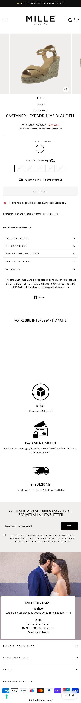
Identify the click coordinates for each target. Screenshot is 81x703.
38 (19, 168)
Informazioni (16, 246)
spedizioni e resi (19, 261)
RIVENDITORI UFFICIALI (22, 254)
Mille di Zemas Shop (19, 646)
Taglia (38, 160)
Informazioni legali (19, 681)
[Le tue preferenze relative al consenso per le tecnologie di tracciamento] (6, 696)
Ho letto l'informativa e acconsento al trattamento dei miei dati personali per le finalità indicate (43, 538)
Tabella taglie (17, 238)
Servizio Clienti (15, 658)
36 (50, 168)
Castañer (40, 111)
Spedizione (36, 128)
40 (39, 168)
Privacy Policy (60, 535)
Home (40, 104)
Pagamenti (14, 269)
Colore (40, 141)
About (7, 669)
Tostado (40, 149)
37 (60, 168)
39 (29, 168)
